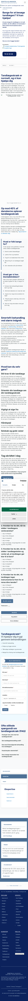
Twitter (17, 942)
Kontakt (17, 922)
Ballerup (4, 911)
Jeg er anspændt (7, 538)
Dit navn (5, 672)
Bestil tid (14, 612)
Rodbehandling (5, 945)
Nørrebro (4, 900)
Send (5, 709)
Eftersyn (4, 934)
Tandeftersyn (9, 793)
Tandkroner (4, 951)
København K (5, 898)
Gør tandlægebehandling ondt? (11, 740)
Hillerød (3, 917)
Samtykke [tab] (5, 484)
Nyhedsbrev (18, 948)
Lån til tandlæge (7, 836)
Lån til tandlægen (20, 906)
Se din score (7, 601)
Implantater (4, 937)
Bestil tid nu (7, 478)
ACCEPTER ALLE (14, 509)
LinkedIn (17, 939)
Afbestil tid (18, 911)
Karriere (18, 920)
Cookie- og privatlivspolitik (14, 990)
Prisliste (5, 856)
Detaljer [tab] (14, 484)
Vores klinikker (14, 621)
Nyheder (8, 986)
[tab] (14, 771)
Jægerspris (4, 920)
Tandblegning (5, 948)
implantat (3, 328)
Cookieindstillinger (20, 953)
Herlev (3, 909)
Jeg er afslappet (6, 533)
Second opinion (19, 917)
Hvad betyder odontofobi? (10, 750)
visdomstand (19, 325)
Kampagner (18, 986)
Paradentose (5, 942)
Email (6, 705)
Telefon (13, 705)
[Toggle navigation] (25, 2)
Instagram (18, 937)
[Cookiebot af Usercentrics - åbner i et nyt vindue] (20, 481)
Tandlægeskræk (10, 797)
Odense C (4, 922)
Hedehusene (5, 914)
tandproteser (18, 328)
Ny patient (14, 616)
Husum (3, 906)
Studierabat (6, 876)
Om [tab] (23, 484)
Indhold (4, 65)
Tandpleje (8, 800)
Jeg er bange (6, 540)
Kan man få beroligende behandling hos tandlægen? (13, 745)
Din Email (5, 680)
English (19, 925)
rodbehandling (12, 327)
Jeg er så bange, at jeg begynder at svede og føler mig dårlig (13, 543)
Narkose (4, 940)
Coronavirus (18, 950)
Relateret (11, 65)
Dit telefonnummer (8, 687)
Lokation (4, 695)
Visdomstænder (5, 956)
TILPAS (13, 514)
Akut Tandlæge (19, 898)
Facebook (18, 934)
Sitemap (13, 986)
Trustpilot (18, 945)
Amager (3, 903)
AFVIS (14, 518)
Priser (17, 909)
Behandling (15, 891)
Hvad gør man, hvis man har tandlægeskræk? (10, 735)
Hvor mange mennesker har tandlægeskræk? (10, 755)
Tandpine (4, 959)
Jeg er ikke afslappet (8, 536)
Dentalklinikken (8, 2)
